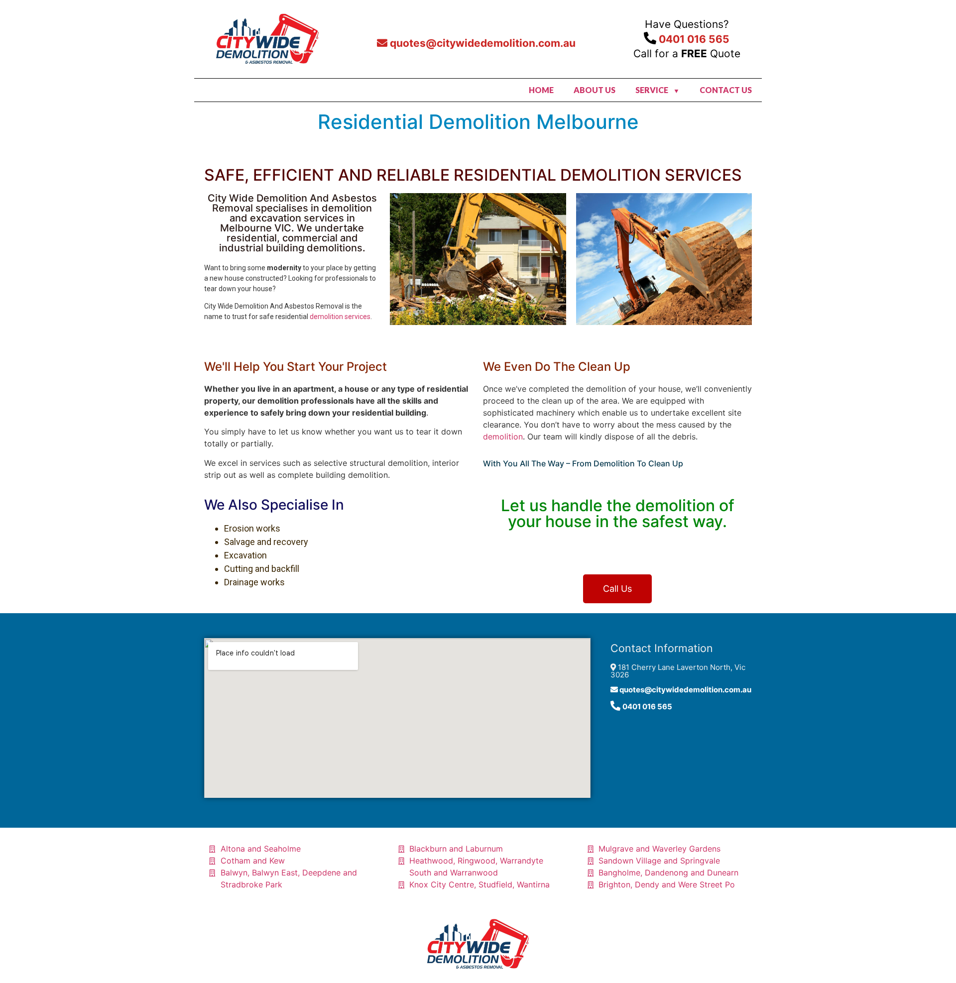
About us (594, 90)
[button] (617, 588)
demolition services (340, 317)
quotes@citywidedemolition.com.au (481, 43)
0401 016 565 (692, 39)
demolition (503, 436)
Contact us (726, 90)
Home (541, 90)
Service (651, 90)
